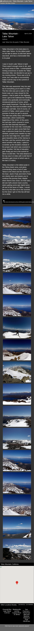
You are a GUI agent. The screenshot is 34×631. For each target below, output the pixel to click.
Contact (13, 3)
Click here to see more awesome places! (17, 626)
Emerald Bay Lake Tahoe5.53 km (7, 611)
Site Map (8, 3)
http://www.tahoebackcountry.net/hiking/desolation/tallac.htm (18, 202)
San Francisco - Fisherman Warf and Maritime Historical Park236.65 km (26, 615)
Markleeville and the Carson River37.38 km (16, 612)
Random (2, 3)
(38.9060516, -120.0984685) (25, 604)
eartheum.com (7, 1)
